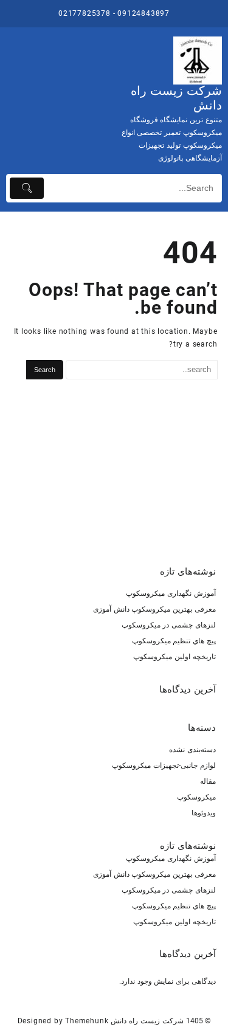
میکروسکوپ (196, 797)
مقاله (208, 781)
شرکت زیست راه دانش (147, 1021)
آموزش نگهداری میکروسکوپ (171, 593)
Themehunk (86, 1021)
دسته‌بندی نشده (192, 749)
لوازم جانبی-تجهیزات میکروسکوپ (164, 765)
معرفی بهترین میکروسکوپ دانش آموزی (154, 609)
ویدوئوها (204, 813)
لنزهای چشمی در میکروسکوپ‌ (169, 625)
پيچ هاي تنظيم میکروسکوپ (174, 641)
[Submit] (27, 188)
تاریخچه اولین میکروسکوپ (174, 656)
